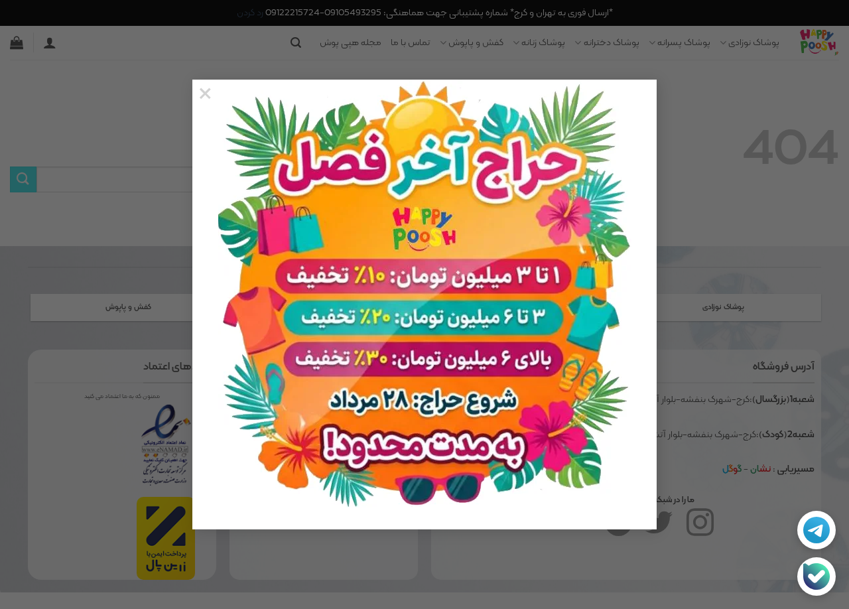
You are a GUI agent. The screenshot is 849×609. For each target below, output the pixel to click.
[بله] (816, 576)
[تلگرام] (816, 530)
